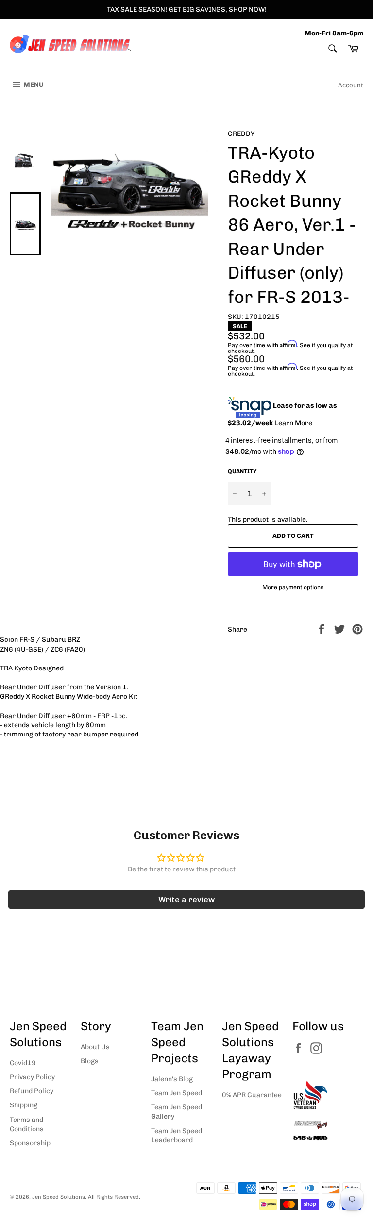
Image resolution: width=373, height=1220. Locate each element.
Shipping (23, 1105)
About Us (95, 1047)
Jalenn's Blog (172, 1079)
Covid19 (23, 1063)
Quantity (242, 471)
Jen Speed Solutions (58, 1196)
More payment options (293, 587)
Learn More (293, 423)
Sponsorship (30, 1143)
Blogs (90, 1061)
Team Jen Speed (176, 1093)
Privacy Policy (32, 1077)
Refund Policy (31, 1091)
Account (350, 85)
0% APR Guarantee (252, 1095)
